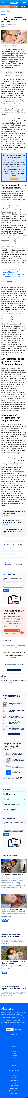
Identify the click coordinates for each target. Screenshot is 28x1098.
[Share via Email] (21, 75)
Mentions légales (14, 1083)
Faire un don (14, 179)
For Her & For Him (17, 551)
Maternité (4, 554)
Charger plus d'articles (14, 734)
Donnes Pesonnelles (14, 1090)
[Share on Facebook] (13, 75)
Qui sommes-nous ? (14, 1080)
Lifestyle (3, 11)
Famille (8, 11)
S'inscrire (6, 590)
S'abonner (9, 1029)
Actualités (14, 1037)
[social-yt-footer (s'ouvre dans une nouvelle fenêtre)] (10, 1071)
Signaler (14, 682)
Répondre (10, 682)
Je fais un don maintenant (11, 630)
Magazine (14, 1053)
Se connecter (18, 1029)
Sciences (11, 554)
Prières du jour (9, 810)
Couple (4, 947)
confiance (5, 920)
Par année (14, 1065)
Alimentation (6, 860)
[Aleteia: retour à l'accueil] (14, 2)
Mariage (4, 972)
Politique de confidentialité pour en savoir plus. (13, 587)
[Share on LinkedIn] (16, 75)
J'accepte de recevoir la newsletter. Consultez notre (14, 586)
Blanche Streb (15, 24)
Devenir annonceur (14, 1085)
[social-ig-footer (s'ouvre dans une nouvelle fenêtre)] (18, 1071)
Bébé (3, 551)
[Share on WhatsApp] (23, 75)
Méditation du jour (11, 804)
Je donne (13, 6)
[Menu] (4, 2)
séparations (5, 240)
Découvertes (14, 1043)
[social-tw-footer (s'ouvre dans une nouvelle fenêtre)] (15, 1071)
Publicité (14, 1059)
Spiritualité (14, 1041)
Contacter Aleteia (14, 1088)
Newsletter (14, 1049)
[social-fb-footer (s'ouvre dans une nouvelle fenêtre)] (12, 1071)
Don (14, 1057)
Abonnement (14, 1055)
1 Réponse (5, 682)
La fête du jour (9, 794)
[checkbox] (3, 586)
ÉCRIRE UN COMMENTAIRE (14, 670)
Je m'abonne (5, 6)
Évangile (7, 799)
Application (14, 1051)
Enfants (9, 551)
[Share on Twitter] (18, 75)
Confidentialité (14, 1093)
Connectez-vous (20, 664)
